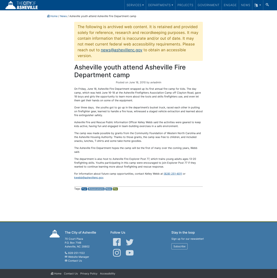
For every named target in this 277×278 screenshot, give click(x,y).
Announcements (96, 189)
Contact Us (75, 260)
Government (208, 5)
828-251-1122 (76, 253)
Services (134, 5)
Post (84, 189)
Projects (185, 5)
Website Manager (78, 256)
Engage (230, 5)
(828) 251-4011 (173, 173)
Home (57, 273)
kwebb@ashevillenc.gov (88, 177)
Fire (115, 189)
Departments (159, 5)
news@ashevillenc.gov (121, 50)
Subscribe (179, 246)
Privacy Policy (88, 273)
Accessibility (107, 273)
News (245, 5)
